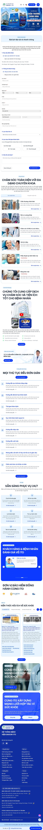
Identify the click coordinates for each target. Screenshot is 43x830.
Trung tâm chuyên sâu (31, 195)
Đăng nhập (12, 717)
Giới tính (3, 108)
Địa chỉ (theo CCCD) (6, 114)
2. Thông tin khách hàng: (8, 68)
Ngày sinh (4, 90)
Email (3, 96)
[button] (40, 19)
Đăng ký (30, 717)
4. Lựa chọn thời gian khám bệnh (10, 139)
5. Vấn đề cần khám (7, 155)
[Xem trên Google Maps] (29, 793)
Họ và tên (4, 78)
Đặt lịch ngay (7, 360)
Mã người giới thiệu (5, 123)
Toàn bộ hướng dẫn (21, 377)
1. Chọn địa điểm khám (8, 53)
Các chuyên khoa (11, 195)
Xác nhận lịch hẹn (34, 167)
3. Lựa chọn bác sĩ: (7, 131)
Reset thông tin (7, 168)
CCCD (3, 102)
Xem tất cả (20, 659)
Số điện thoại (5, 84)
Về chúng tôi (21, 344)
